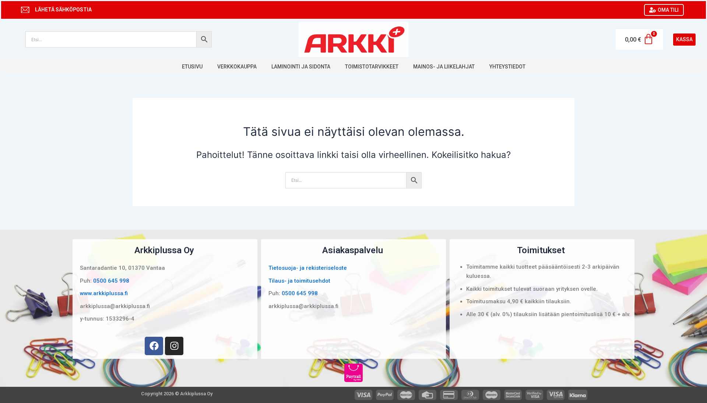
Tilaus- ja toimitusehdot (299, 280)
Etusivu (192, 67)
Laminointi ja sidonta (300, 67)
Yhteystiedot (507, 67)
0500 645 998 (111, 280)
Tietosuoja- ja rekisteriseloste (307, 268)
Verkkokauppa (237, 67)
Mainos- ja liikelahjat (444, 67)
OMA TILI (668, 10)
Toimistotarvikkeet (371, 67)
